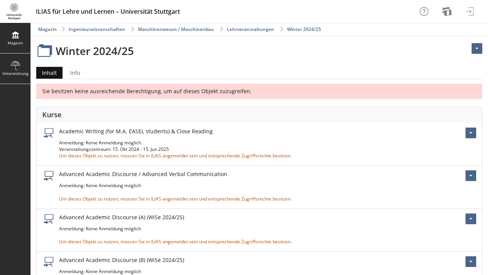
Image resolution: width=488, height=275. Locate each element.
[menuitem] (448, 11)
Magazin (47, 29)
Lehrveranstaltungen (250, 29)
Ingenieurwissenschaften (97, 29)
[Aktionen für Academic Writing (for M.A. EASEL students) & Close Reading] (471, 133)
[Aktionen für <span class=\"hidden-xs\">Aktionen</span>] (477, 48)
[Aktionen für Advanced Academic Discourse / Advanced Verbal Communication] (471, 175)
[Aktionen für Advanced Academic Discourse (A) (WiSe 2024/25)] (471, 219)
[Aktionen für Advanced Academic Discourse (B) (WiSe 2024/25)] (471, 261)
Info (75, 72)
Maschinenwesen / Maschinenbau (176, 29)
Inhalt (46, 74)
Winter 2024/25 (304, 29)
